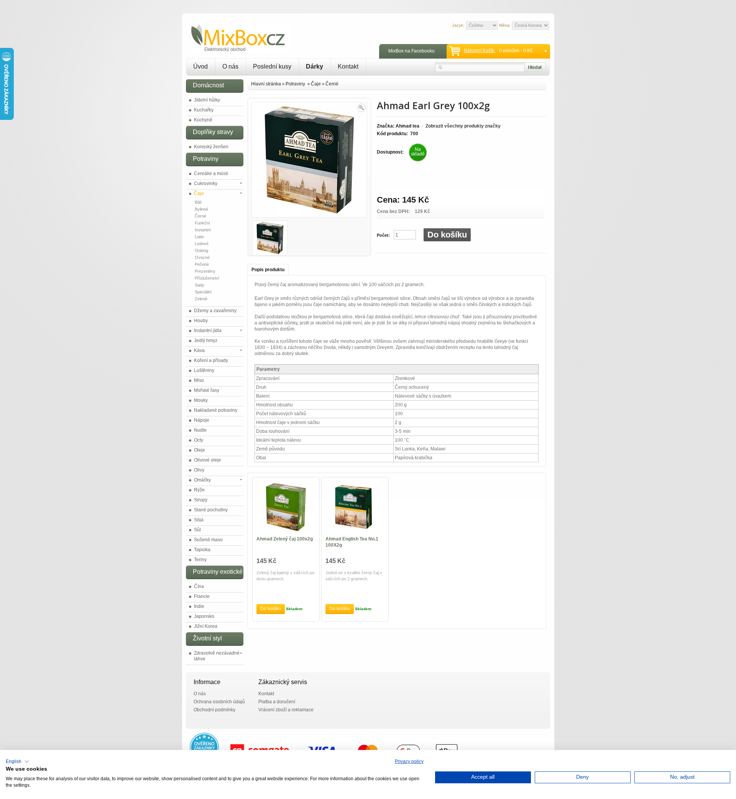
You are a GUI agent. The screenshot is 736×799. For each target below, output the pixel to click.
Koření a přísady (211, 360)
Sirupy (200, 500)
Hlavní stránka (266, 84)
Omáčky (202, 480)
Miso (199, 380)
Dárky (314, 66)
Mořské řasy (206, 390)
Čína (199, 586)
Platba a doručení (276, 701)
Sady (199, 285)
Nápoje (201, 420)
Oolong (201, 250)
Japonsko (204, 616)
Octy (198, 440)
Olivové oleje (207, 460)
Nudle (200, 430)
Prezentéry (205, 271)
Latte (199, 236)
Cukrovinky (205, 183)
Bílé (198, 202)
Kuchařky (204, 110)
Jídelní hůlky (207, 100)
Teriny (200, 559)
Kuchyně (203, 120)
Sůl (197, 529)
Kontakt (348, 66)
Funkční (202, 223)
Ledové (202, 243)
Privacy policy (409, 761)
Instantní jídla (208, 330)
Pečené (202, 264)
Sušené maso (208, 539)
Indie (199, 606)
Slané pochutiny (211, 509)
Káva (199, 350)
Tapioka (202, 549)
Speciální (203, 292)
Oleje (199, 450)
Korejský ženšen (211, 146)
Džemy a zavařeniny (215, 310)
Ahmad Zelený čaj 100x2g (284, 539)
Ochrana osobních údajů (219, 701)
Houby (201, 320)
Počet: (383, 235)
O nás (230, 66)
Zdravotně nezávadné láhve (217, 655)
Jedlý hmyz (205, 340)
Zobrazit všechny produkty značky (463, 126)
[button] (17, 761)
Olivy (199, 470)
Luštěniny (204, 370)
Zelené (201, 298)
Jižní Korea (205, 626)
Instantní (203, 230)
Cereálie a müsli (211, 173)
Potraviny (296, 84)
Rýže (199, 490)
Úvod (200, 66)
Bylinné (201, 209)
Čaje (199, 193)
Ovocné (202, 257)
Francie (202, 596)
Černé (200, 216)
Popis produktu (267, 269)
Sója (199, 519)
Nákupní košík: (479, 50)
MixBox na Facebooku (411, 51)
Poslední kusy (272, 66)
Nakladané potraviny (215, 410)
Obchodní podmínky (214, 709)
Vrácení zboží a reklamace (286, 709)
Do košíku (447, 234)
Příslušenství (207, 278)
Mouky (201, 400)
